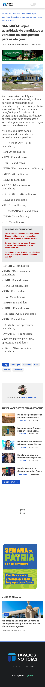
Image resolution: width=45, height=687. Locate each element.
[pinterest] (18, 377)
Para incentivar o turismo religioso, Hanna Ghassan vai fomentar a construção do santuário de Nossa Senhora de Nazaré (22, 236)
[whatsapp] (13, 377)
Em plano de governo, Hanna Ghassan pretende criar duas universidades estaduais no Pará (20, 245)
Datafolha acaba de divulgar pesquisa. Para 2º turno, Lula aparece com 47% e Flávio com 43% (22, 254)
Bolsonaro (23, 474)
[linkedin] (23, 377)
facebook (16, 667)
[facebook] (4, 377)
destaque (16, 364)
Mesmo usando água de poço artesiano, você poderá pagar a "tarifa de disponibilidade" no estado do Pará (29, 429)
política (7, 370)
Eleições (27, 364)
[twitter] (9, 377)
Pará (36, 364)
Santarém (16, 14)
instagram (30, 667)
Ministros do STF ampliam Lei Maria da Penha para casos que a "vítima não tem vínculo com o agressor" (21, 624)
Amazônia (22, 420)
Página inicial (6, 14)
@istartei (30, 676)
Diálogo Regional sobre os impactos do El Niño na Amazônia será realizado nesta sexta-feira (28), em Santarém (30, 416)
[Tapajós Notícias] (8, 5)
